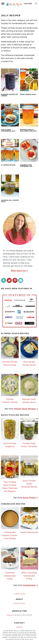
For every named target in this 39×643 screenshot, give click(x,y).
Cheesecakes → (30, 585)
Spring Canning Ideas (28, 94)
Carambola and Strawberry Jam (26, 165)
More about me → (19, 270)
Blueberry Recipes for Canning (9, 95)
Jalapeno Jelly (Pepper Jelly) (10, 200)
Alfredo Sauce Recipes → (26, 409)
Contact (19, 627)
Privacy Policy (19, 603)
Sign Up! (10, 615)
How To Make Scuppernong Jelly (8, 130)
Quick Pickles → (30, 497)
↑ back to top (19, 593)
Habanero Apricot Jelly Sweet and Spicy (28, 130)
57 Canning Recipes (8, 165)
